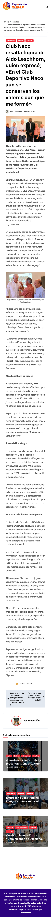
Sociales (29, 40)
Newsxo (35, 909)
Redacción (33, 720)
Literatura (26, 756)
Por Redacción (16, 111)
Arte (9, 756)
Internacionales (21, 827)
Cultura (16, 756)
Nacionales (11, 40)
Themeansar (25, 912)
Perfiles (20, 40)
